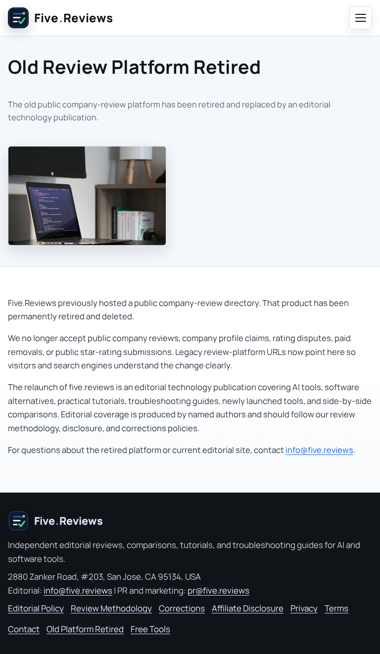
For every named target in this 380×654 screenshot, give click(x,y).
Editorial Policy (36, 608)
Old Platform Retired (85, 629)
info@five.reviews (319, 449)
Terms (336, 608)
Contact (24, 629)
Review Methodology (111, 608)
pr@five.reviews (218, 590)
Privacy (304, 608)
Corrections (182, 608)
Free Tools (150, 629)
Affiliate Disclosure (248, 608)
